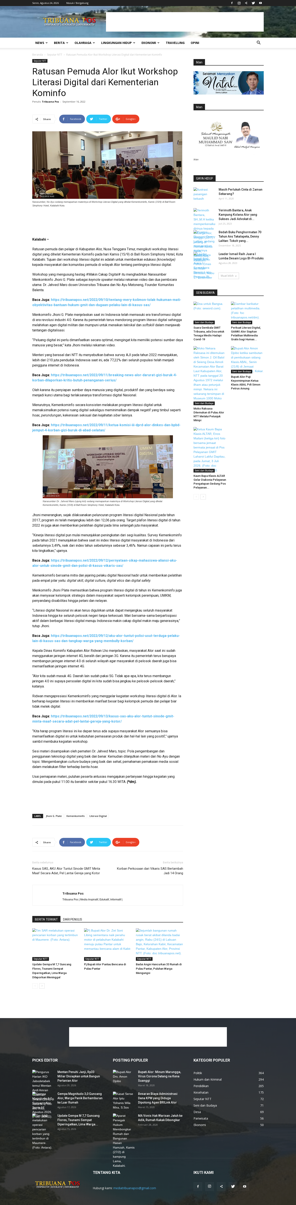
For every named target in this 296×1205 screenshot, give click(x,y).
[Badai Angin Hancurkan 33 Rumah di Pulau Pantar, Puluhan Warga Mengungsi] (159, 944)
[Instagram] (239, 3)
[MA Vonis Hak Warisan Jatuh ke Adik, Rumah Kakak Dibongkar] (124, 1140)
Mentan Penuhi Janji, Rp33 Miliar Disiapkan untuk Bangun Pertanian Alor (78, 1076)
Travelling (175, 43)
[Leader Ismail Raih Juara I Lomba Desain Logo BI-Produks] (204, 268)
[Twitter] (253, 3)
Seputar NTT (54, 54)
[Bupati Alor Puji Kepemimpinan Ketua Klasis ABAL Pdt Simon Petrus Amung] (247, 359)
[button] (258, 43)
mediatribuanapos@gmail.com (134, 1188)
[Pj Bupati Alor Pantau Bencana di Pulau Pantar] (107, 944)
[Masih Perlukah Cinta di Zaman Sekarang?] (204, 194)
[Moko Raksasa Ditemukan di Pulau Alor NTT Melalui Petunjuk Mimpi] (210, 375)
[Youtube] (260, 3)
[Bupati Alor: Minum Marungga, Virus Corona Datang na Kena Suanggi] (124, 1077)
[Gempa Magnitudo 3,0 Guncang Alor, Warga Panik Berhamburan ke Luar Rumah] (43, 1105)
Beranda (37, 54)
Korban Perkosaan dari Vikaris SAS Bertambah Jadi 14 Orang (150, 871)
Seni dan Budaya (204, 322)
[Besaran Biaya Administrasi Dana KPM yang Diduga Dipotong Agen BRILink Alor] (124, 1101)
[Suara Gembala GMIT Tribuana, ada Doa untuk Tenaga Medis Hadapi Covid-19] (210, 313)
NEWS (39, 43)
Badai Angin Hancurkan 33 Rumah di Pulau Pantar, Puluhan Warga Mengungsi (159, 969)
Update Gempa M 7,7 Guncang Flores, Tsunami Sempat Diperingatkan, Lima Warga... (78, 1120)
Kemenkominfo (76, 816)
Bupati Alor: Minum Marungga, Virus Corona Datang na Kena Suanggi (159, 1076)
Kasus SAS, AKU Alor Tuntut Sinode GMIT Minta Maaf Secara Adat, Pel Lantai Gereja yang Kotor (66, 871)
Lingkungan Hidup (116, 43)
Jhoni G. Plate (54, 816)
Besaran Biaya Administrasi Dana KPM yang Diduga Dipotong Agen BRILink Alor (157, 1098)
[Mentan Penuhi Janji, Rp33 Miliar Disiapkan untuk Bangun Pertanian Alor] (43, 1090)
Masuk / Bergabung (77, 3)
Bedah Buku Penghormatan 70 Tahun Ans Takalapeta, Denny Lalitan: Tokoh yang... (240, 236)
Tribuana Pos (50, 101)
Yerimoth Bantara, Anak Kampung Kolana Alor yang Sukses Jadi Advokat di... (238, 215)
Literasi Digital (98, 816)
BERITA (59, 43)
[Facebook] (232, 3)
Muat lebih (227, 276)
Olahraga (83, 43)
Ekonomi (148, 43)
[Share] (246, 3)
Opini (195, 43)
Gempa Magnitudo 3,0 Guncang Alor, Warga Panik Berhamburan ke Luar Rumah (79, 1098)
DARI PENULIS (72, 919)
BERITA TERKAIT (46, 919)
